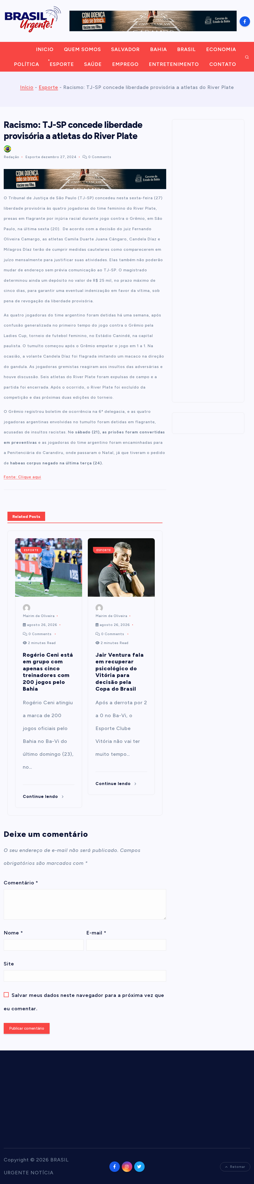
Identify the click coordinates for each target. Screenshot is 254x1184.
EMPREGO (125, 64)
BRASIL (186, 49)
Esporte (48, 87)
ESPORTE (62, 64)
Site (9, 964)
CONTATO (222, 64)
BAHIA (158, 49)
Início (26, 87)
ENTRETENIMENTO (174, 64)
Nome (13, 933)
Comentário (21, 883)
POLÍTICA (26, 64)
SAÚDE (93, 64)
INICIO (45, 49)
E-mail (96, 933)
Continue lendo (41, 796)
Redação (11, 157)
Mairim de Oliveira (39, 616)
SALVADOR (125, 49)
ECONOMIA (221, 49)
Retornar (237, 1167)
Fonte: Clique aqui (22, 477)
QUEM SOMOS (82, 49)
